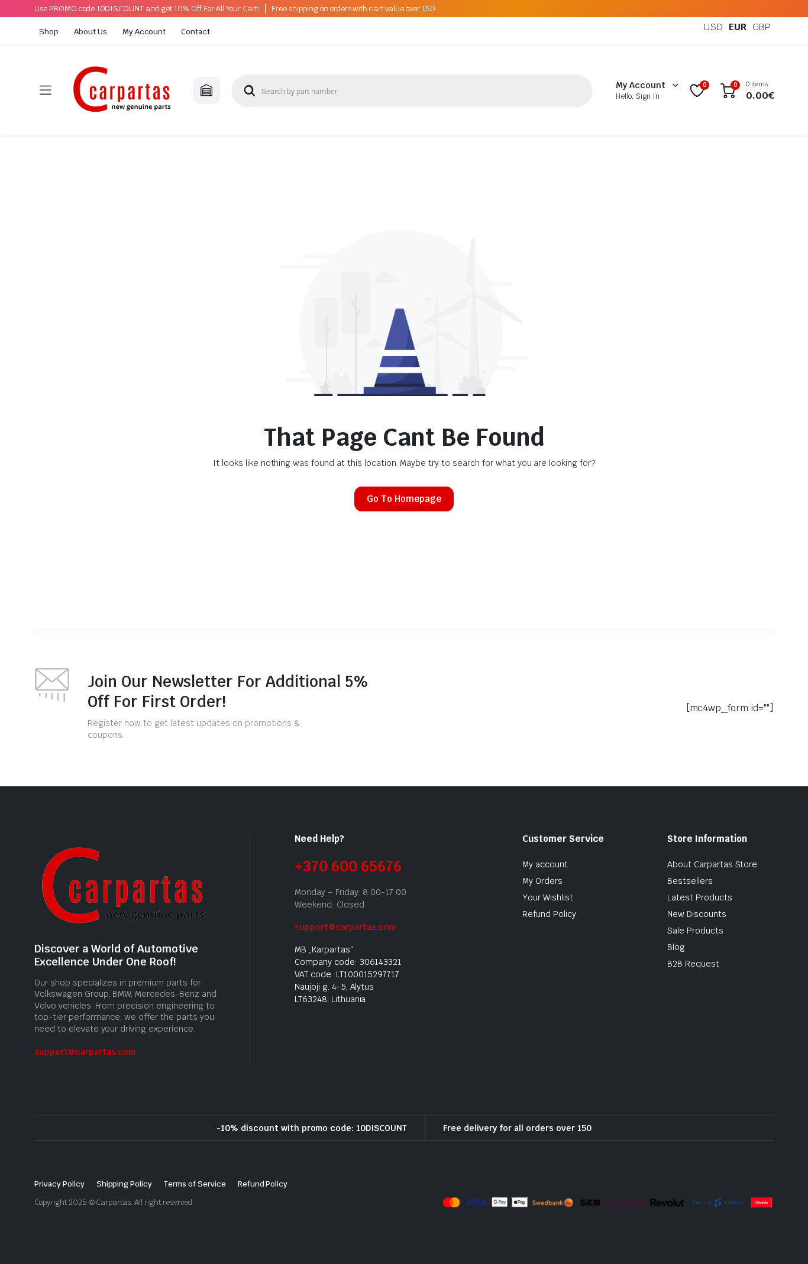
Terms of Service (195, 1184)
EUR (737, 27)
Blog (676, 947)
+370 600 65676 (348, 866)
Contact (195, 32)
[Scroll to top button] (781, 1237)
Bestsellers (690, 881)
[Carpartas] (122, 91)
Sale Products (695, 930)
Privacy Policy (59, 1184)
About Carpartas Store (712, 864)
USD (713, 27)
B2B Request (693, 963)
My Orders (542, 881)
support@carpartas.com (84, 1051)
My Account (144, 32)
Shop (49, 32)
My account (545, 864)
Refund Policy (549, 914)
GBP (761, 27)
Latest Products (699, 897)
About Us (90, 32)
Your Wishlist (547, 897)
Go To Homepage (404, 498)
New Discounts (696, 914)
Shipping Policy (124, 1184)
